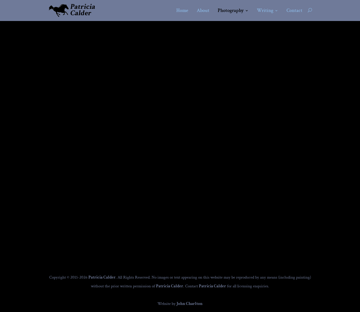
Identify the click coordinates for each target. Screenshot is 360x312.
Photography (231, 11)
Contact (294, 11)
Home (182, 11)
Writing (265, 11)
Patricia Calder (102, 277)
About (203, 11)
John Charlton (190, 303)
